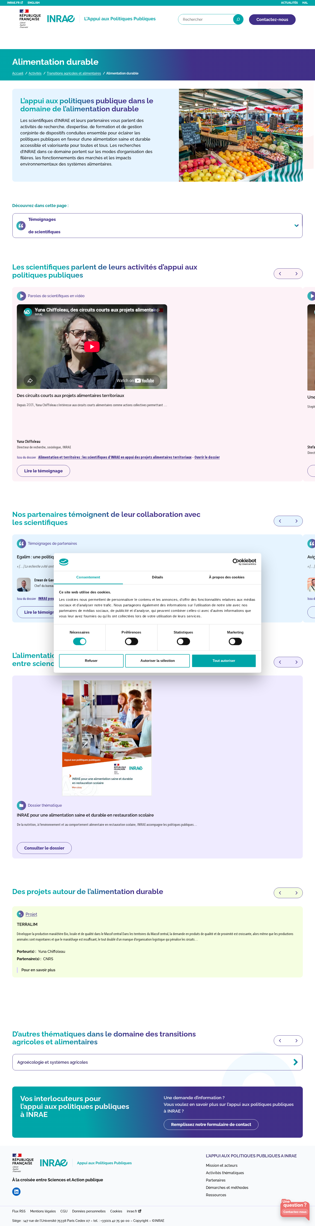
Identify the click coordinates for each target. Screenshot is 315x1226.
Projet (31, 914)
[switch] (131, 641)
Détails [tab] (157, 577)
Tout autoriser (224, 661)
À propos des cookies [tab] (226, 577)
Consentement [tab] (88, 577)
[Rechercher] (238, 19)
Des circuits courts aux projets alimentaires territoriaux (70, 395)
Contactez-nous (272, 19)
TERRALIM (27, 924)
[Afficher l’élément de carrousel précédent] (280, 274)
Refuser (91, 661)
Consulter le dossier (47, 850)
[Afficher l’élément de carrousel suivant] (297, 274)
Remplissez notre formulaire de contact (211, 1124)
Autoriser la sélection (157, 661)
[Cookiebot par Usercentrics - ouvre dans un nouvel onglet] (236, 562)
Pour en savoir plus (38, 970)
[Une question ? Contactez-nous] (294, 1209)
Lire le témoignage (47, 472)
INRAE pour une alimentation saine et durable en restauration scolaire (85, 815)
